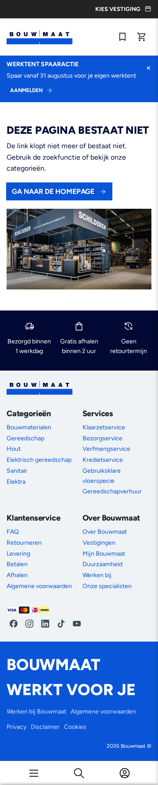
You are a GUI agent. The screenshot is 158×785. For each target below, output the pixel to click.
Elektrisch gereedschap (39, 460)
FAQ (13, 531)
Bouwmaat (133, 746)
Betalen (17, 564)
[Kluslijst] (122, 36)
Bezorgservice (102, 438)
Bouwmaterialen (29, 427)
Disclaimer (45, 727)
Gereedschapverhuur (112, 491)
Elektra (16, 481)
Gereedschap (25, 438)
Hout (14, 449)
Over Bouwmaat (105, 531)
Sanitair (17, 471)
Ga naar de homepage (53, 191)
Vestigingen (99, 542)
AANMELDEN (26, 90)
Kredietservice (103, 460)
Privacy (16, 727)
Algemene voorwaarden (39, 586)
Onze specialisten (107, 586)
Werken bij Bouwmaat (36, 711)
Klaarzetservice (104, 427)
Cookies (75, 727)
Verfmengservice (106, 449)
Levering (18, 553)
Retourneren (24, 542)
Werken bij (97, 575)
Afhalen (17, 575)
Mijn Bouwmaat (104, 553)
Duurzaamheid (102, 564)
